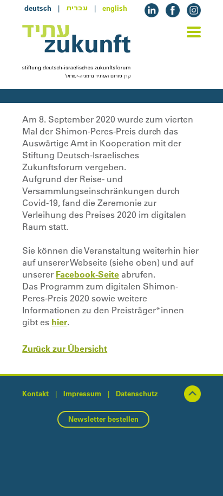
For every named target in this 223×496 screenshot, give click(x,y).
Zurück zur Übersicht (64, 348)
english (114, 8)
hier (59, 322)
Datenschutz (137, 393)
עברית (77, 8)
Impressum (82, 393)
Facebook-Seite (87, 274)
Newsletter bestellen (103, 419)
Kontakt (35, 393)
